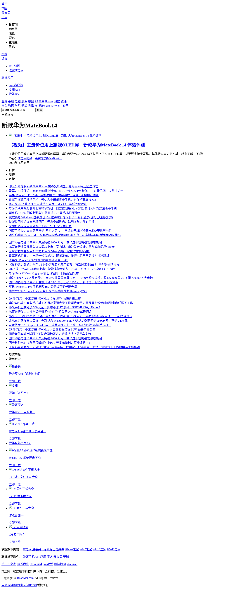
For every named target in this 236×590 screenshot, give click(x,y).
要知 (66, 556)
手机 (11, 101)
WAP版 (48, 564)
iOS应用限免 (17, 534)
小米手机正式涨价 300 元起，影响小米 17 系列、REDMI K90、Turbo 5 (54, 307)
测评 (24, 101)
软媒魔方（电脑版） (22, 412)
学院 (18, 105)
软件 (64, 101)
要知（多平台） (19, 393)
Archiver (72, 564)
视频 (31, 101)
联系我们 (23, 564)
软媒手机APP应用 (34, 556)
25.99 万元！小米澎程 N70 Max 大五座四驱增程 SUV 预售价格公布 (52, 329)
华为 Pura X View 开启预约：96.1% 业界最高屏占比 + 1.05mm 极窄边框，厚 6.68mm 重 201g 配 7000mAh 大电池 (81, 277)
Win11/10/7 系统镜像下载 (25, 457)
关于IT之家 (8, 564)
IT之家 (27, 549)
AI (36, 101)
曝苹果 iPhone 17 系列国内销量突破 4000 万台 (38, 260)
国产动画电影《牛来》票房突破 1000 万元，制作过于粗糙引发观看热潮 (55, 242)
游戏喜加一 (16, 515)
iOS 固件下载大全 (20, 496)
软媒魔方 (15, 94)
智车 (4, 105)
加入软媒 (36, 564)
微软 (42, 105)
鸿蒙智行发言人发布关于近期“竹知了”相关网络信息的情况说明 (50, 311)
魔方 (50, 556)
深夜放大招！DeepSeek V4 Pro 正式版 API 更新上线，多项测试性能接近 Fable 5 (60, 325)
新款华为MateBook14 (48, 158)
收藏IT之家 (16, 70)
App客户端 (16, 85)
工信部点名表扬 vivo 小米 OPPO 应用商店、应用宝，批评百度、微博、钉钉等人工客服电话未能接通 (74, 347)
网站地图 (60, 564)
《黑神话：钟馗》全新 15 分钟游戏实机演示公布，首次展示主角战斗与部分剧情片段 (64, 264)
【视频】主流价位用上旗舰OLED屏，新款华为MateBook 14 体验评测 (77, 145)
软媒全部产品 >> (20, 443)
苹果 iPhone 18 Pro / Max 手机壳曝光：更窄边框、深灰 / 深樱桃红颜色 (54, 195)
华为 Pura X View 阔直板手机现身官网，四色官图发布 (44, 273)
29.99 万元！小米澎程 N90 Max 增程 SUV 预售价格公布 (45, 298)
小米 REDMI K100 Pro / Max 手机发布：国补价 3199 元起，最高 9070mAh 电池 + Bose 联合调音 (70, 316)
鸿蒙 (57, 101)
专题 (65, 105)
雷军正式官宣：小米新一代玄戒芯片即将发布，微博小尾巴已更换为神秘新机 (59, 255)
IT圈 (4, 8)
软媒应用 (7, 77)
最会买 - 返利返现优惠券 (48, 549)
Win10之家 (99, 549)
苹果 (41, 101)
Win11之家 (113, 549)
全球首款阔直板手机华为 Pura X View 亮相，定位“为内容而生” (49, 251)
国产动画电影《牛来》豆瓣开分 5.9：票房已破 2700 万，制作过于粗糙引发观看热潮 (63, 282)
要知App (14, 89)
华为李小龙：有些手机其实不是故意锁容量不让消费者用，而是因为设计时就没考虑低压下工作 (71, 302)
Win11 (58, 105)
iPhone (49, 101)
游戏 (24, 105)
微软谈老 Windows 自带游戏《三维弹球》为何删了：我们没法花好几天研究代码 (61, 217)
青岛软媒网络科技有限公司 (19, 585)
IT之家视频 (25, 158)
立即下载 (15, 381)
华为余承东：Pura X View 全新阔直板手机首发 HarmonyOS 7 (48, 291)
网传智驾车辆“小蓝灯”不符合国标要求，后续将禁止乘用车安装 (50, 333)
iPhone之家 (72, 549)
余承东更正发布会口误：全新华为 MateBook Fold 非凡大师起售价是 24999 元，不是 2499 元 (68, 320)
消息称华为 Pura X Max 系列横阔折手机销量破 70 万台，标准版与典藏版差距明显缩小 (65, 235)
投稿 (4, 54)
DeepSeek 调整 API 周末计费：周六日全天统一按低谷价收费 (48, 204)
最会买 (5, 12)
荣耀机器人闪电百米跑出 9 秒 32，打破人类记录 (40, 226)
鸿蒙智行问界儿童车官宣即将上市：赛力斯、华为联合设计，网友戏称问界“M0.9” (62, 246)
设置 (4, 17)
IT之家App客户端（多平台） (27, 431)
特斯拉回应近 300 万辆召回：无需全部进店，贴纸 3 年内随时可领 (51, 221)
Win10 (49, 105)
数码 (11, 105)
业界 (4, 101)
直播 (31, 105)
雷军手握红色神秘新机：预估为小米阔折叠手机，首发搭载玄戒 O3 (52, 199)
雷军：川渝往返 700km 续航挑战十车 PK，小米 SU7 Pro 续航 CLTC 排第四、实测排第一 (66, 190)
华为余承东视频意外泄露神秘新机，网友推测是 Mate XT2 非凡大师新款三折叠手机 (63, 208)
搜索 (39, 110)
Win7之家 (86, 549)
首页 (4, 4)
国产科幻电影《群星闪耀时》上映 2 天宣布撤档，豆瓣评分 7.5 (49, 342)
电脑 (18, 101)
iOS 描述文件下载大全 (23, 477)
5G (36, 105)
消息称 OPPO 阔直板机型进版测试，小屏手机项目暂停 (44, 212)
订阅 (4, 58)
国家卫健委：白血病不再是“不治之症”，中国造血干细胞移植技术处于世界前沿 (60, 230)
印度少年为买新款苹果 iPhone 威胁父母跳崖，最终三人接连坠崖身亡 (53, 186)
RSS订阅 (14, 66)
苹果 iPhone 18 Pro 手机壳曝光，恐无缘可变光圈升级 (43, 286)
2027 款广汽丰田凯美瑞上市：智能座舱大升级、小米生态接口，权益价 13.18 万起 (62, 269)
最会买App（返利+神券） (25, 373)
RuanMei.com (25, 577)
